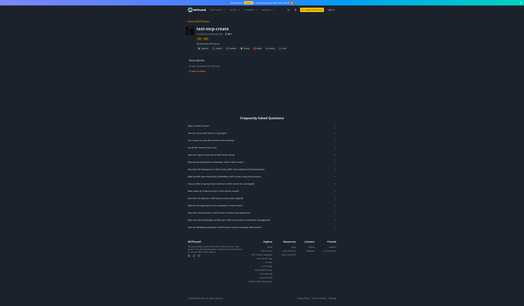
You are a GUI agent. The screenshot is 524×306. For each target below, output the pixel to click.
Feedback (310, 251)
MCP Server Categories (261, 254)
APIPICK (332, 247)
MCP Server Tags (264, 258)
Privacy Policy (303, 298)
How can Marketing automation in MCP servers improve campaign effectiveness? (225, 227)
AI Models (249, 9)
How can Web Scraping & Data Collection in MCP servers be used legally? (221, 184)
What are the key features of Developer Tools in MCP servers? (216, 162)
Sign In (331, 9)
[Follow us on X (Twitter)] (295, 9)
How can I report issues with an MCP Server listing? (211, 155)
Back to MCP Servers (199, 21)
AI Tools (233, 9)
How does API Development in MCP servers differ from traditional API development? (226, 169)
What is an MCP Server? (198, 126)
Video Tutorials (289, 251)
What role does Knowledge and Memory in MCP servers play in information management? (229, 220)
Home (269, 247)
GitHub (311, 247)
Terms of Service (319, 298)
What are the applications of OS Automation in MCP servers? (215, 205)
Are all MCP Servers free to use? (202, 147)
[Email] (199, 255)
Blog (294, 247)
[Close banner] (521, 3)
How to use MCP (288, 254)
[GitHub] (194, 255)
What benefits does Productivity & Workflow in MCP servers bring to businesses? (224, 176)
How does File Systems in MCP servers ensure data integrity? (215, 198)
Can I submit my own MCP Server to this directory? (211, 140)
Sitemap (332, 298)
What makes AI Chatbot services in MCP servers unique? (213, 191)
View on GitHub (198, 71)
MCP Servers (216, 9)
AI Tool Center (329, 251)
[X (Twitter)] (189, 255)
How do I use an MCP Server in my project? (207, 133)
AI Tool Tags (266, 266)
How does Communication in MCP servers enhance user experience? (219, 212)
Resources (266, 9)
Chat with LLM (265, 274)
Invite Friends (266, 277)
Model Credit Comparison (260, 281)
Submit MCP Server (314, 9)
